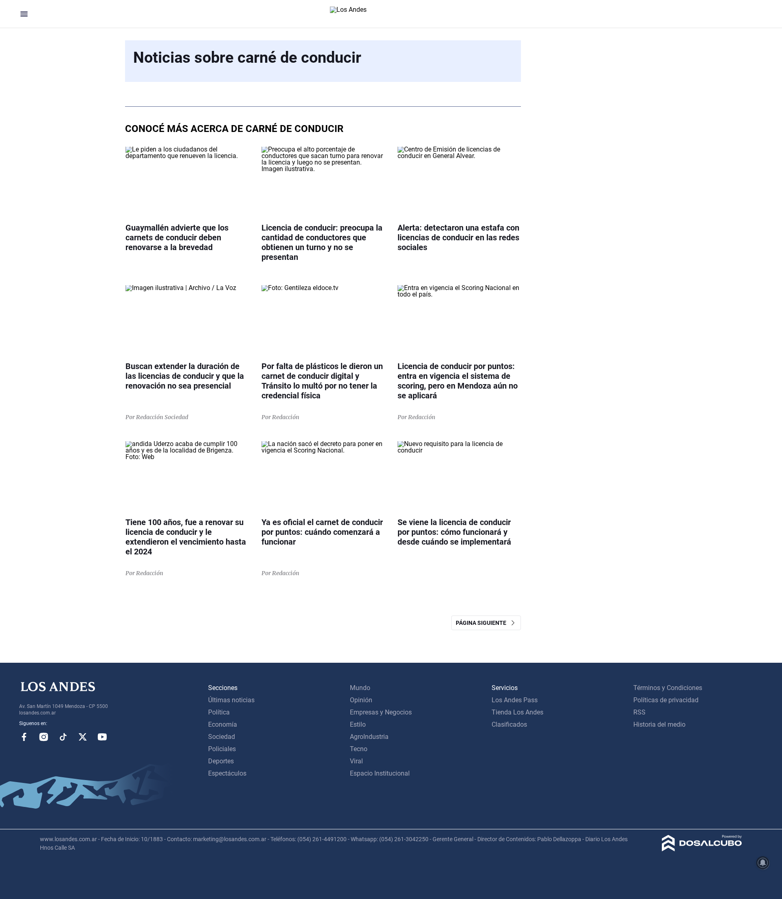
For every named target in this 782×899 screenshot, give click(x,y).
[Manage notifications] (762, 862)
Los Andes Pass (515, 700)
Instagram (43, 737)
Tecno (358, 749)
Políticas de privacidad (666, 700)
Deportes (221, 761)
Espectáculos (227, 773)
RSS (639, 712)
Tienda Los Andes (517, 712)
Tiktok (63, 737)
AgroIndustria (369, 737)
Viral (356, 761)
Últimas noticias (231, 700)
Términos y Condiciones (667, 688)
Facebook (24, 737)
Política (219, 712)
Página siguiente (483, 623)
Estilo (358, 724)
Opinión (361, 700)
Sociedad (221, 737)
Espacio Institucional (380, 773)
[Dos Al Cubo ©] (702, 849)
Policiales (222, 749)
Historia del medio (659, 724)
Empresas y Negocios (381, 712)
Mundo (360, 688)
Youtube (102, 737)
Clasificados (509, 724)
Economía (222, 724)
